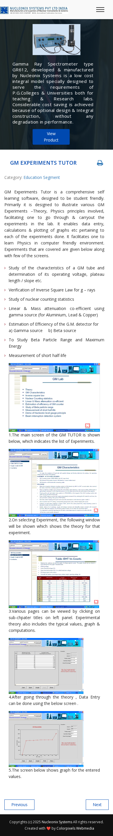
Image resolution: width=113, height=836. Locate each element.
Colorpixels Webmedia (75, 828)
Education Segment (41, 177)
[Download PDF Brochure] (100, 162)
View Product (51, 137)
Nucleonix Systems (57, 821)
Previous (19, 804)
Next (97, 804)
